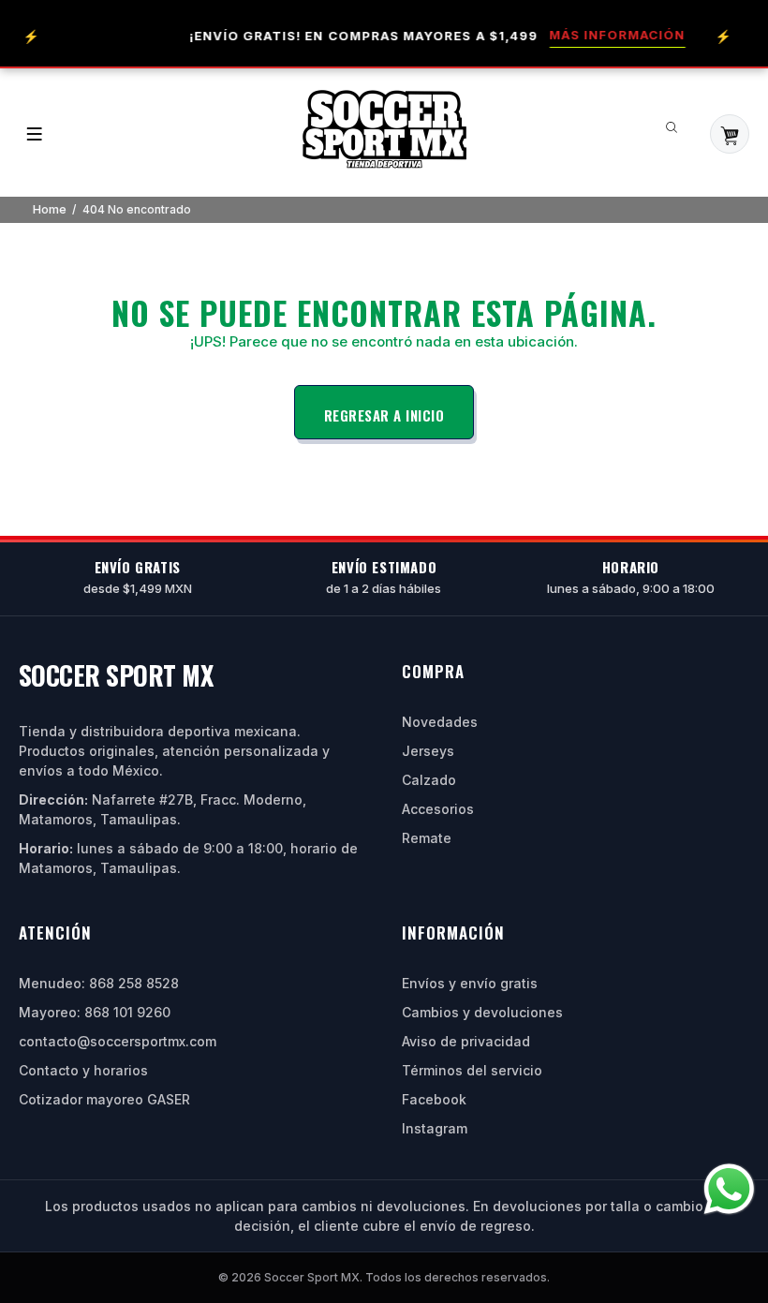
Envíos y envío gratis (470, 983)
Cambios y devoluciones (482, 1012)
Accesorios (438, 809)
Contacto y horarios (83, 1070)
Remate (426, 838)
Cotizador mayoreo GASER (104, 1099)
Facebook (434, 1099)
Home (49, 208)
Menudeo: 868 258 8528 (99, 983)
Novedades (440, 722)
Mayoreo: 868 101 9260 (94, 1012)
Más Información (608, 34)
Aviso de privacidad (466, 1041)
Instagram (434, 1128)
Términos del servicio (472, 1070)
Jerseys (428, 751)
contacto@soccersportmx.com (117, 1041)
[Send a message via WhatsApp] (729, 1189)
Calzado (429, 780)
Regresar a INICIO (384, 415)
